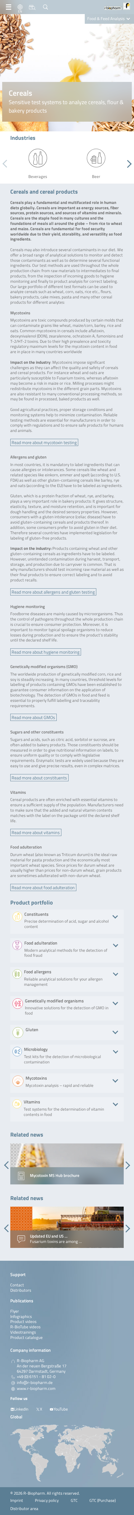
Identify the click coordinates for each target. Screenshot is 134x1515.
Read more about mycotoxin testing (44, 442)
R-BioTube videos (25, 1327)
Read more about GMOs (33, 717)
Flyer (14, 1311)
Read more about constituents (39, 777)
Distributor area (24, 1509)
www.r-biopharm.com (36, 1388)
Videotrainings (23, 1332)
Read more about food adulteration (43, 887)
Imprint (16, 1500)
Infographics (21, 1317)
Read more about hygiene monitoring (45, 652)
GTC (74, 1500)
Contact (17, 1285)
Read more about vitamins (36, 832)
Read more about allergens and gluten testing (53, 592)
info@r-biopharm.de (35, 1383)
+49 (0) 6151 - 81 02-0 (36, 1377)
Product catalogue (26, 1337)
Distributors (20, 1290)
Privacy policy (47, 1500)
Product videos (23, 1322)
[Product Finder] (32, 7)
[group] (67, 1164)
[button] (127, 164)
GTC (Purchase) (102, 1500)
